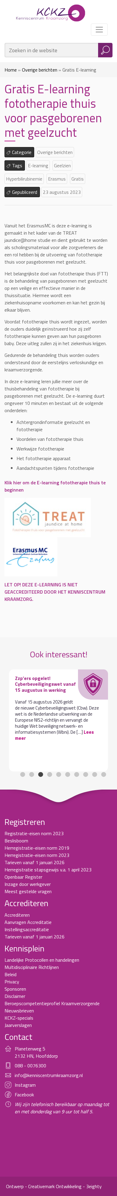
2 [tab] (31, 774)
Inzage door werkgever (27, 884)
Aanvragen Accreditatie (28, 922)
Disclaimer (14, 996)
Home (10, 69)
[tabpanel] (58, 720)
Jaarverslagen (18, 1025)
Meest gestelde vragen (28, 891)
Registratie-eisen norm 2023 (34, 833)
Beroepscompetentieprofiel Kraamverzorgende (52, 1003)
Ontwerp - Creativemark (30, 1186)
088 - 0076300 (30, 1065)
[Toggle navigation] (99, 30)
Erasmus (57, 178)
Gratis (77, 178)
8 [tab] (85, 774)
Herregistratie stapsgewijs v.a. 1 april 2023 (48, 869)
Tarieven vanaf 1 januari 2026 (34, 862)
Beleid (10, 974)
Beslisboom (16, 840)
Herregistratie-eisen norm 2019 (36, 847)
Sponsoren (15, 988)
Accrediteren (17, 915)
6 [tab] (67, 774)
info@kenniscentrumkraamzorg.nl (49, 1075)
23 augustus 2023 (62, 192)
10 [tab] (103, 774)
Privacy (11, 981)
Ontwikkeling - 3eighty (79, 1186)
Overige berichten (39, 69)
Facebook (24, 1094)
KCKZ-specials (18, 1017)
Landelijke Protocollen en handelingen (41, 960)
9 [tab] (95, 774)
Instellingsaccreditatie (26, 929)
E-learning (38, 165)
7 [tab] (77, 774)
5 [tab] (59, 774)
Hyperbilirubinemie (24, 178)
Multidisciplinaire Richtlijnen (31, 967)
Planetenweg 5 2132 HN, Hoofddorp (36, 1052)
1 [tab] (23, 774)
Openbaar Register (23, 876)
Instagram (25, 1085)
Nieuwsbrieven (19, 1010)
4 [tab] (49, 774)
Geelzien (62, 165)
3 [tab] (41, 774)
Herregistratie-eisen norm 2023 (36, 855)
